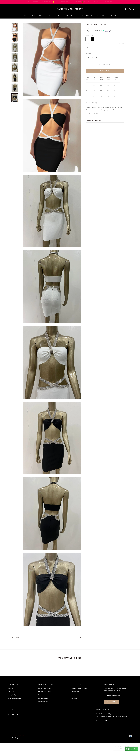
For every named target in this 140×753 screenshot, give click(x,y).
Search (73, 695)
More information (94, 120)
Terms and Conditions (14, 698)
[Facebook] (92, 113)
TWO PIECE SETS (72, 15)
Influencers (74, 698)
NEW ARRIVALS (29, 15)
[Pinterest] (97, 113)
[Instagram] (13, 714)
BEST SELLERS (87, 15)
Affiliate (112, 15)
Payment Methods (43, 695)
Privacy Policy (12, 695)
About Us (10, 688)
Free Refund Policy (44, 701)
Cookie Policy (75, 691)
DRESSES (42, 15)
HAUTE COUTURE (55, 15)
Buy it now (105, 70)
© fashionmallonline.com (18, 735)
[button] (105, 31)
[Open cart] (134, 9)
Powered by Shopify (14, 738)
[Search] (130, 9)
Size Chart (15, 637)
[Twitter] (94, 113)
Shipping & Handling (44, 691)
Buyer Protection (43, 698)
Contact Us (11, 691)
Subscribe (111, 702)
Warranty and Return (44, 688)
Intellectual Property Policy (79, 688)
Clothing (100, 15)
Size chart (121, 44)
